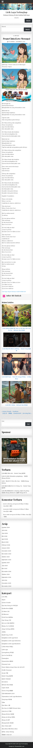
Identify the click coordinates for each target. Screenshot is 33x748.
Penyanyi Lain (6, 664)
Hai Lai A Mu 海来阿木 (8, 623)
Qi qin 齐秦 (5, 673)
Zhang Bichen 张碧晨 (8, 714)
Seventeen (5, 682)
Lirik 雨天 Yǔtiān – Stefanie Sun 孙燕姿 (16, 405)
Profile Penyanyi (7, 670)
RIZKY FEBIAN (6, 679)
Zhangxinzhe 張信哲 (8, 723)
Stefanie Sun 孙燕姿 (7, 684)
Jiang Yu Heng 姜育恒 (8, 629)
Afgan (3, 599)
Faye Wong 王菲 (6, 620)
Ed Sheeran (5, 614)
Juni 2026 (5, 533)
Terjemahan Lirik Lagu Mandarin (12, 696)
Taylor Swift (5, 687)
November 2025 (6, 553)
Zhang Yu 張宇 (6, 720)
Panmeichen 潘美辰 (7, 661)
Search (16, 17)
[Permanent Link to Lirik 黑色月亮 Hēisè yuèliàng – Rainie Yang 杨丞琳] (16, 340)
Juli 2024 (4, 580)
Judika (4, 632)
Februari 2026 (6, 545)
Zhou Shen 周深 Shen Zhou (9, 728)
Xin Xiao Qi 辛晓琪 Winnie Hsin (11, 708)
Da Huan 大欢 (5, 611)
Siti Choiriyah (11, 41)
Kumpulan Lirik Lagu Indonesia (11, 640)
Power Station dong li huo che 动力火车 (13, 667)
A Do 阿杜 (4, 596)
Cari (3, 421)
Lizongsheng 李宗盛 (8, 652)
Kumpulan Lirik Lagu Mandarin (11, 643)
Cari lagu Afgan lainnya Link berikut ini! (14, 291)
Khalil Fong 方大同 (7, 635)
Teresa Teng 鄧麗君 (7, 690)
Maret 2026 (5, 542)
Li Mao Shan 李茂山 (7, 646)
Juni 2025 (5, 565)
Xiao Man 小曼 (6, 705)
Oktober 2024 (5, 574)
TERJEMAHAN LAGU (8, 693)
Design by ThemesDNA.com (16, 746)
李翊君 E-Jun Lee (7, 734)
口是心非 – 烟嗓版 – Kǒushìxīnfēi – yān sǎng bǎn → (17, 413)
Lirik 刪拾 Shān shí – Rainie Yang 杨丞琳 (13, 473)
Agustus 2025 (6, 562)
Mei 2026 (4, 536)
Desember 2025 (6, 551)
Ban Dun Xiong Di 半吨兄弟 (10, 605)
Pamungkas (5, 658)
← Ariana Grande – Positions (9, 411)
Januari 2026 (6, 548)
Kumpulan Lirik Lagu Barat (10, 637)
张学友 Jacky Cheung (8, 731)
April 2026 (5, 539)
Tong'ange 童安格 (7, 699)
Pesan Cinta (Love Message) (16, 38)
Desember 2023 (6, 583)
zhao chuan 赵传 (6, 726)
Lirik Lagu (17, 35)
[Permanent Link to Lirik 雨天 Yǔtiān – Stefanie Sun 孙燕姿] (16, 392)
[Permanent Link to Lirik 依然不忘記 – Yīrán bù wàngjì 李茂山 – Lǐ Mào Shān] (16, 364)
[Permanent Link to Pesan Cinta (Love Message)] (16, 53)
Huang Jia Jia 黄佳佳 (8, 626)
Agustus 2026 (6, 527)
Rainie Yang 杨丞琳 (7, 676)
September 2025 (6, 559)
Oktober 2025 (6, 556)
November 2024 (6, 571)
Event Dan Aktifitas (7, 617)
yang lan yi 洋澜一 (7, 711)
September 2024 (6, 577)
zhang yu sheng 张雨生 (8, 717)
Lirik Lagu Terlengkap (16, 12)
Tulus (3, 702)
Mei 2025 (4, 568)
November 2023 (6, 586)
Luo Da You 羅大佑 (7, 655)
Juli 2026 (4, 530)
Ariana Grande (6, 602)
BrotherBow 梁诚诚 (7, 608)
